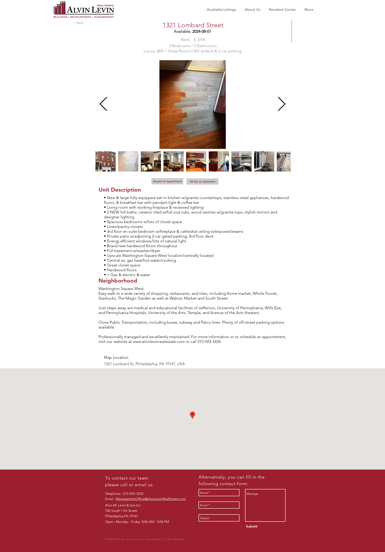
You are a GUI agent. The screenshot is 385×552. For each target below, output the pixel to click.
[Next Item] (281, 104)
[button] (284, 9)
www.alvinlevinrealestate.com (159, 341)
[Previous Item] (103, 104)
